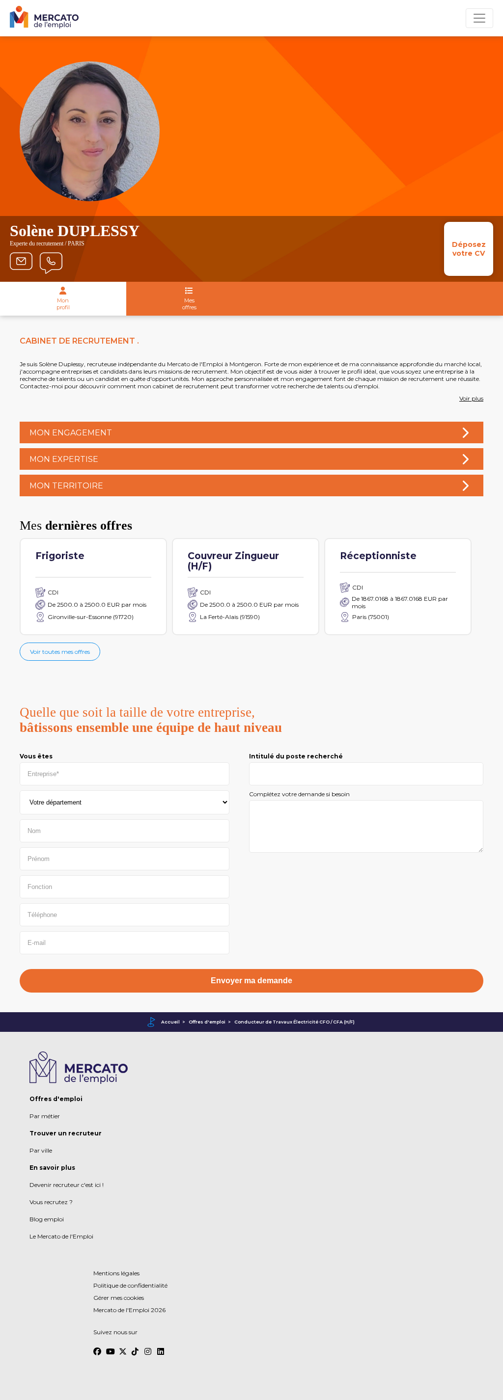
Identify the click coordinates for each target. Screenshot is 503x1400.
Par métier (44, 1116)
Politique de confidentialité (130, 1285)
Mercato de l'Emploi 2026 (129, 1310)
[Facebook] (97, 1347)
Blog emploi (46, 1219)
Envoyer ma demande (251, 980)
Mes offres (189, 304)
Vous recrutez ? (51, 1202)
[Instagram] (148, 1347)
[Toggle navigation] (479, 18)
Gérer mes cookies (118, 1297)
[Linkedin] (161, 1347)
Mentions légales (116, 1273)
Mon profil (63, 304)
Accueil (170, 1021)
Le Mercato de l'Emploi (61, 1236)
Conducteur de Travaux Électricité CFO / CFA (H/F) (294, 1021)
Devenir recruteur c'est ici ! (66, 1184)
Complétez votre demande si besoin (299, 794)
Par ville (40, 1150)
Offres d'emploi (207, 1021)
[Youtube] (110, 1347)
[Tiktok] (136, 1347)
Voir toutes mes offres (60, 651)
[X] (123, 1347)
